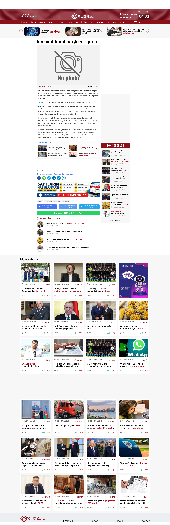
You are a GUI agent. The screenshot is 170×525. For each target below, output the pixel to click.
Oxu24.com (41, 102)
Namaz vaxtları (129, 14)
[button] (148, 31)
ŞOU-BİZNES (111, 22)
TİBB (76, 22)
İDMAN (60, 22)
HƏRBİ (52, 22)
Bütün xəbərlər (115, 221)
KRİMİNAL (42, 22)
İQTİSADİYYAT (86, 22)
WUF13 (121, 22)
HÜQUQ (69, 22)
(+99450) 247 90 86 (27, 17)
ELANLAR (99, 22)
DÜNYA (33, 22)
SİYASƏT (23, 22)
